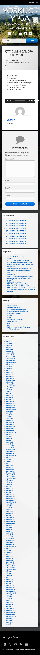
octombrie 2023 (10, 407)
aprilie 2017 (9, 556)
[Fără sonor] (32, 101)
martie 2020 (9, 490)
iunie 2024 (9, 392)
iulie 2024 (9, 390)
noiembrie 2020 (10, 475)
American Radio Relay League (16, 257)
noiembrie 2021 (10, 452)
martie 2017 (9, 558)
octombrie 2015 (10, 591)
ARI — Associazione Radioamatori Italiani (19, 262)
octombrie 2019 (10, 500)
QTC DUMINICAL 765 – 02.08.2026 (16, 226)
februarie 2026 (10, 353)
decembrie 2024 (10, 380)
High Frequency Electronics (15, 319)
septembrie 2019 (11, 502)
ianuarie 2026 (10, 355)
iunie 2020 (9, 484)
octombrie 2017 (10, 544)
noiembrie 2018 (10, 521)
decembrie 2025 (10, 357)
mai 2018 (8, 531)
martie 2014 (9, 624)
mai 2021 (8, 463)
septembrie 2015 (11, 593)
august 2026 (9, 341)
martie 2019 (9, 513)
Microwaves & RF (12, 321)
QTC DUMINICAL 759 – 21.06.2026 (16, 241)
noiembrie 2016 (10, 566)
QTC (6, 65)
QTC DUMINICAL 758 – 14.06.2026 (16, 244)
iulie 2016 (9, 573)
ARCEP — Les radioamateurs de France (18, 261)
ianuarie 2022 (10, 448)
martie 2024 (9, 397)
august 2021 (9, 457)
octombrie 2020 (10, 477)
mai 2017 (8, 554)
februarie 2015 (10, 606)
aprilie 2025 (9, 372)
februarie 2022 (10, 446)
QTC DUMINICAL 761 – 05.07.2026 (16, 236)
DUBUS (9, 317)
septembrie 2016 (11, 570)
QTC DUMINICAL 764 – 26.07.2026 (16, 228)
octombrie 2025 (10, 361)
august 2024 (9, 388)
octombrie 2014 (10, 614)
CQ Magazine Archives (14, 313)
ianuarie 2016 (10, 585)
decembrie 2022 (10, 426)
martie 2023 (9, 421)
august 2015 (9, 595)
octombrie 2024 (10, 384)
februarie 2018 (10, 537)
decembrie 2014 (10, 610)
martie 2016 (9, 581)
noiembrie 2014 (10, 612)
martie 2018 (9, 535)
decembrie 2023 (10, 403)
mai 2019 (8, 510)
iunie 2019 (9, 508)
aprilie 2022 (9, 442)
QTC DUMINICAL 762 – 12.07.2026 (16, 233)
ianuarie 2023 (10, 424)
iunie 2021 (9, 461)
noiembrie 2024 (10, 382)
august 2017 (9, 548)
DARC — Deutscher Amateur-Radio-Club (19, 268)
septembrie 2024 (11, 386)
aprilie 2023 (9, 419)
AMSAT (9, 259)
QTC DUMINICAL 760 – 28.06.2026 (16, 238)
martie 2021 (9, 467)
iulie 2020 (9, 482)
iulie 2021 (9, 459)
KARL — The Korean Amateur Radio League (20, 276)
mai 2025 (8, 370)
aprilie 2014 (9, 622)
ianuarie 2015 (10, 608)
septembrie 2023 (11, 409)
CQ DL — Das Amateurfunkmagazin (17, 311)
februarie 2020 (10, 492)
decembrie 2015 (10, 587)
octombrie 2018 (10, 523)
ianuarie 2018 (10, 539)
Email (7, 188)
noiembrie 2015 (10, 589)
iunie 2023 (9, 415)
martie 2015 (9, 604)
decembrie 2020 (10, 473)
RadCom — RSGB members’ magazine (18, 327)
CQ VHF (9, 315)
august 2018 (9, 525)
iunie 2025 (9, 368)
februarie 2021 (10, 469)
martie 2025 (9, 374)
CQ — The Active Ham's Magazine (17, 309)
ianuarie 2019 (10, 517)
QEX (8, 323)
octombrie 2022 (10, 430)
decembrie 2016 (10, 564)
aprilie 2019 (9, 512)
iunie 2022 (9, 438)
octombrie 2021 (10, 453)
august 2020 (9, 481)
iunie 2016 (9, 575)
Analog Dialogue (12, 306)
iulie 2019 (9, 506)
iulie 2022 (9, 436)
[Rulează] (8, 101)
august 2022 (9, 434)
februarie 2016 (10, 583)
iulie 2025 (9, 366)
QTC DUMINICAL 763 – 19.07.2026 (16, 231)
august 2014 (9, 618)
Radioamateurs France (14, 282)
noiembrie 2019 (10, 498)
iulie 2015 (9, 597)
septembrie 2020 (11, 479)
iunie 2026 (9, 345)
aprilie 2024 (9, 395)
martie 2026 (9, 351)
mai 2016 (8, 577)
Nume (7, 181)
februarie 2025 (10, 376)
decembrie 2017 (10, 541)
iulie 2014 (9, 620)
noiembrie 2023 (10, 405)
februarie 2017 (10, 560)
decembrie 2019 (10, 496)
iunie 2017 (9, 552)
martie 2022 (9, 444)
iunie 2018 (9, 529)
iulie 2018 (9, 527)
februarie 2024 (10, 399)
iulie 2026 (9, 343)
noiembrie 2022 (10, 428)
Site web (8, 195)
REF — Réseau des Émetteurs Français (18, 284)
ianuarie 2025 (10, 378)
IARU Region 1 (11, 274)
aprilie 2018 (9, 533)
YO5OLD (29, 62)
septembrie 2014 (11, 616)
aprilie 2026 (9, 349)
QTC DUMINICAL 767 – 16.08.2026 (16, 220)
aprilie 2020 (9, 488)
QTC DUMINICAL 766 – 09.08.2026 (16, 223)
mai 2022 (8, 440)
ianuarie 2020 (10, 494)
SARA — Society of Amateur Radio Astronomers (21, 288)
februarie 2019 (10, 515)
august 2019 (9, 504)
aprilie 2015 (9, 602)
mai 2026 (8, 347)
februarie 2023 (10, 422)
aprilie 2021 (9, 465)
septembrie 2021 (11, 455)
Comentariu (9, 159)
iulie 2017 (9, 550)
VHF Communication (13, 329)
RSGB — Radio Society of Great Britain (18, 286)
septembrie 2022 (11, 432)
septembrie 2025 (11, 362)
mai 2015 (8, 601)
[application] (20, 101)
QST (8, 325)
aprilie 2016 (9, 579)
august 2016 (9, 572)
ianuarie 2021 (10, 471)
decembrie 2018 (10, 519)
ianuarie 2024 (10, 401)
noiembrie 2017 (10, 542)
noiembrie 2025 (10, 359)
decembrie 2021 (10, 450)
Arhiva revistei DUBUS (13, 308)
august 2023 (9, 411)
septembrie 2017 (11, 546)
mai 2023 (8, 417)
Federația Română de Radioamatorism (18, 270)
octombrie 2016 (10, 568)
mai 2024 (8, 393)
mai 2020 (8, 486)
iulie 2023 (9, 413)
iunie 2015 (9, 599)
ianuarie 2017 (10, 562)
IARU (8, 272)
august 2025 (9, 364)
